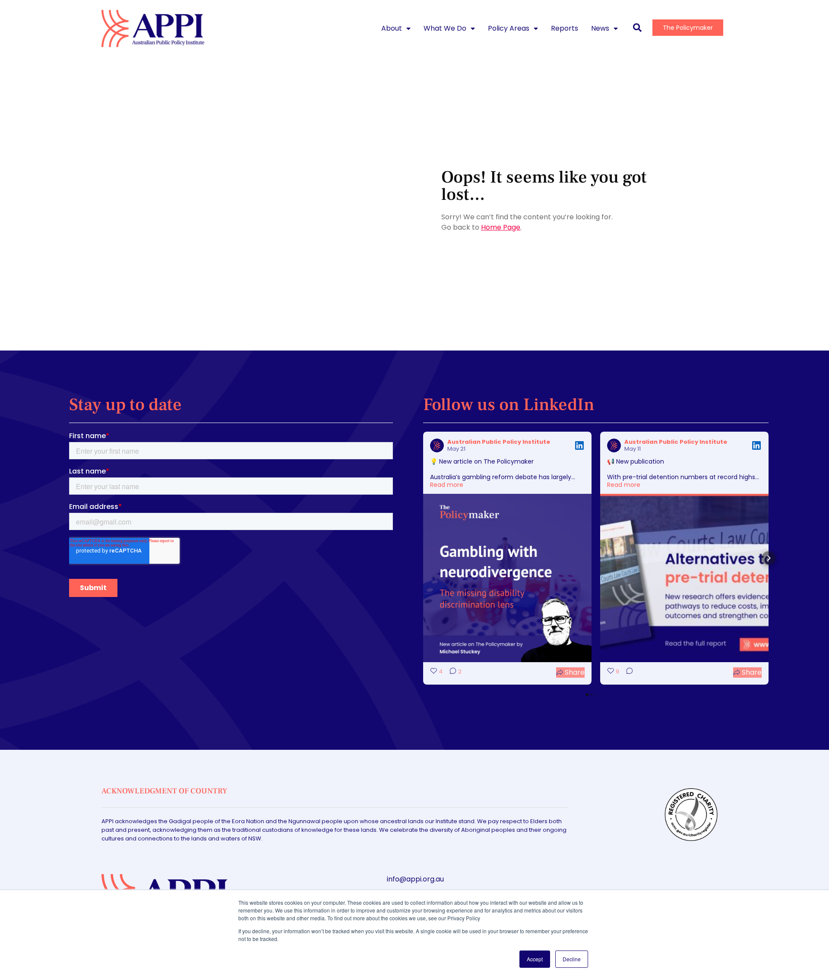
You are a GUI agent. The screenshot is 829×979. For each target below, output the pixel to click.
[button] (423, 558)
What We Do (445, 28)
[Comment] (627, 672)
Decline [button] (572, 959)
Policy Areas (508, 28)
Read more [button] (446, 485)
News (600, 28)
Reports (564, 28)
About (391, 28)
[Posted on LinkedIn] (579, 445)
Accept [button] (535, 959)
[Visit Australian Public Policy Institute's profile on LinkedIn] (437, 445)
